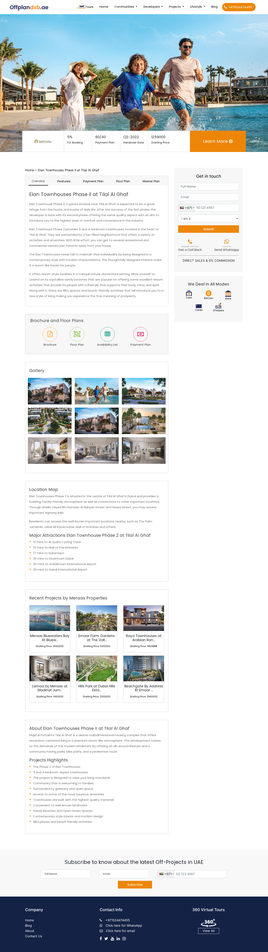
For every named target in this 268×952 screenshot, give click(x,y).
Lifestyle (196, 7)
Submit (208, 229)
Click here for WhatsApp (124, 925)
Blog (214, 7)
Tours (89, 7)
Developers (152, 7)
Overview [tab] (38, 181)
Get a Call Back (190, 249)
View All (209, 931)
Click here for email (120, 931)
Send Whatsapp (226, 249)
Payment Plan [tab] (93, 181)
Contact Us (33, 936)
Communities (124, 7)
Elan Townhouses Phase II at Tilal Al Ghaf (68, 170)
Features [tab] (63, 181)
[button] (20, 83)
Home (104, 6)
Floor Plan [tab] (123, 181)
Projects (175, 7)
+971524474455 (240, 7)
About (29, 931)
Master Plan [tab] (151, 181)
